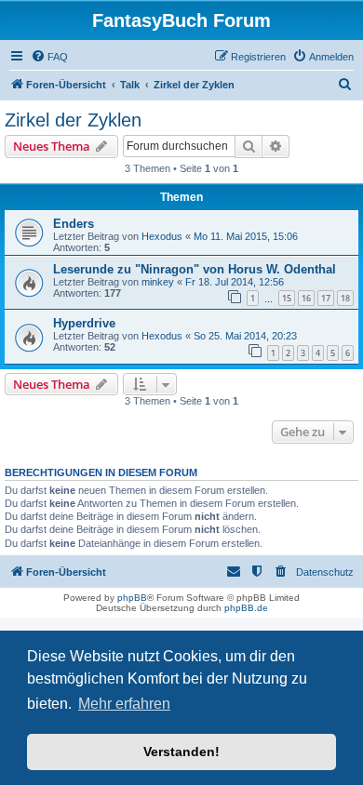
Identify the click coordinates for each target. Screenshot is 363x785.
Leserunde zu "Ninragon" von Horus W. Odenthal (194, 269)
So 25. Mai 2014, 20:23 (245, 335)
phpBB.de (246, 608)
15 (286, 298)
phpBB (132, 597)
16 (306, 298)
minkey (157, 281)
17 (325, 298)
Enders (73, 224)
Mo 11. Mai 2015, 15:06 (246, 236)
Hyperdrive (84, 323)
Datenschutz (325, 572)
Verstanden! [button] (181, 751)
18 (345, 298)
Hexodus (161, 236)
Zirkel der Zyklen (73, 120)
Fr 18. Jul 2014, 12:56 (234, 281)
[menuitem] (49, 57)
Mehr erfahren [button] (124, 704)
